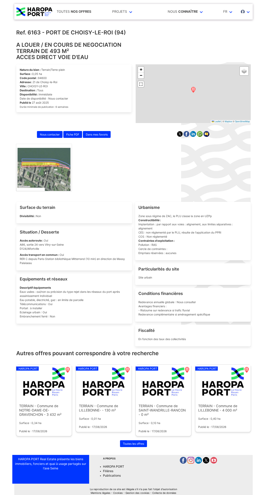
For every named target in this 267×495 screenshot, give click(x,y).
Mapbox (228, 121)
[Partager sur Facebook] (187, 135)
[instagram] (191, 462)
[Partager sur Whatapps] (200, 135)
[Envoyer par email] (206, 135)
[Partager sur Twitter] (180, 135)
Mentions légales (100, 492)
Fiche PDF (72, 134)
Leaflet (217, 121)
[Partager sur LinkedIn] (193, 135)
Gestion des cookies (137, 492)
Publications (112, 475)
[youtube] (213, 462)
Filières (108, 471)
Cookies (118, 492)
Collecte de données (164, 492)
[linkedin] (199, 462)
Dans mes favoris (97, 134)
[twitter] (206, 462)
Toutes (74, 11)
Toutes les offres (133, 443)
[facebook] (183, 462)
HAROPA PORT (113, 466)
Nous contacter (50, 134)
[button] (193, 90)
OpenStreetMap (242, 121)
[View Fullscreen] (141, 84)
